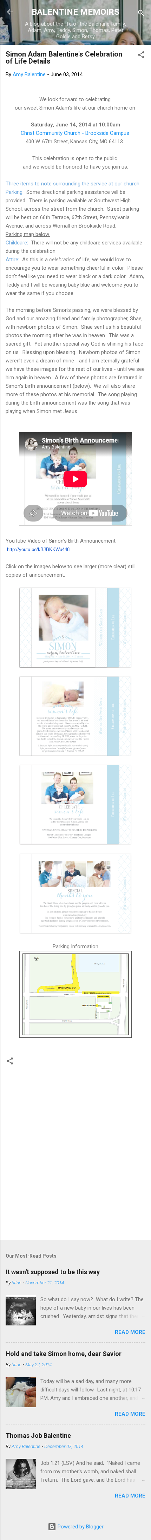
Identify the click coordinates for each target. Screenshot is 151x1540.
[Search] (141, 14)
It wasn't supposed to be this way (53, 1272)
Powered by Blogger (80, 1526)
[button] (141, 56)
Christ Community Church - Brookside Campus (76, 133)
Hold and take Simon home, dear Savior (64, 1353)
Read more (130, 1332)
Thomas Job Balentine (38, 1435)
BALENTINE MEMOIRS (75, 12)
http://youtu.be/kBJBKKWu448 (38, 549)
